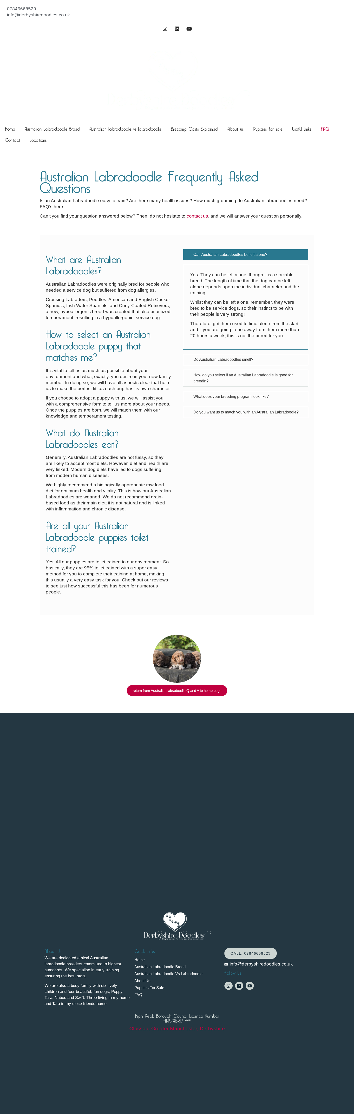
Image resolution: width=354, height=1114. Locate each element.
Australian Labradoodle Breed (52, 128)
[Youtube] (189, 29)
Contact (12, 139)
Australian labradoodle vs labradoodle (125, 128)
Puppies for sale (267, 128)
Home (10, 128)
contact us (197, 216)
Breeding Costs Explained (194, 128)
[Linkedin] (177, 29)
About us (235, 128)
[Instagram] (165, 29)
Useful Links (301, 128)
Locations (38, 139)
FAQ (325, 128)
